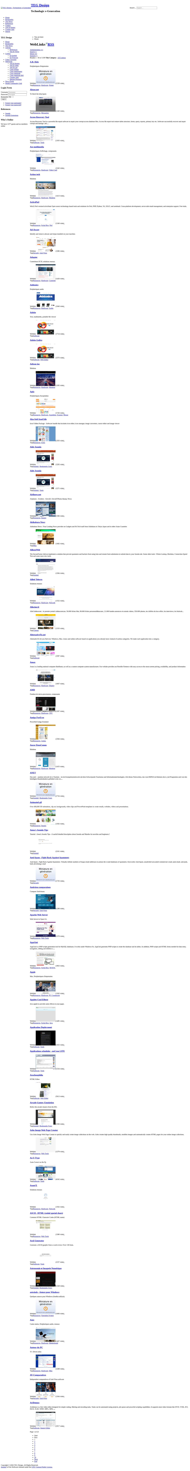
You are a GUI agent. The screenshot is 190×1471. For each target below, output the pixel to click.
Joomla (7, 113)
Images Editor (45, 1428)
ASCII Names (10, 27)
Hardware (44, 85)
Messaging (45, 113)
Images (43, 518)
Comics (8, 25)
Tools (42, 142)
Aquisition (52, 415)
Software (36, 142)
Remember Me (6, 97)
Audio (51, 308)
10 (35, 1457)
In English (13, 56)
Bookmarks (9, 20)
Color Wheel (14, 69)
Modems (52, 198)
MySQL (52, 968)
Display (51, 686)
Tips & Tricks (14, 52)
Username (4, 92)
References (9, 23)
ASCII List (13, 67)
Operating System (47, 1316)
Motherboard (53, 1343)
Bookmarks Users (46, 466)
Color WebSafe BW (17, 75)
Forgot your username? (13, 103)
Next (36, 1459)
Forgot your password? (13, 105)
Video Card (53, 170)
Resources (36, 85)
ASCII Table (14, 65)
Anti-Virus (43, 253)
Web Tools (45, 938)
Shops (33, 54)
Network (52, 603)
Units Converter (10, 60)
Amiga (43, 741)
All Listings (62, 58)
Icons (43, 443)
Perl (51, 225)
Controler (52, 281)
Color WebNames (16, 71)
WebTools (8, 62)
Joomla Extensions (11, 115)
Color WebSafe (15, 73)
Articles (8, 48)
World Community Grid (13, 83)
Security (36, 253)
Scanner (60, 415)
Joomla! (36, 466)
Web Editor (44, 360)
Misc (35, 546)
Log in (4, 99)
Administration (36, 50)
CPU (51, 713)
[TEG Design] (16, 8)
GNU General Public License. (42, 1467)
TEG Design (40, 5)
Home (7, 18)
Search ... (133, 8)
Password (4, 94)
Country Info (9, 29)
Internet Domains (16, 79)
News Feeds (9, 81)
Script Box (45, 225)
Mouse (65, 415)
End (35, 1461)
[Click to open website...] (46, 83)
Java (51, 1023)
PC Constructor (54, 995)
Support (33, 56)
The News (9, 21)
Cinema (36, 630)
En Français (14, 58)
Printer (51, 85)
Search (7, 31)
